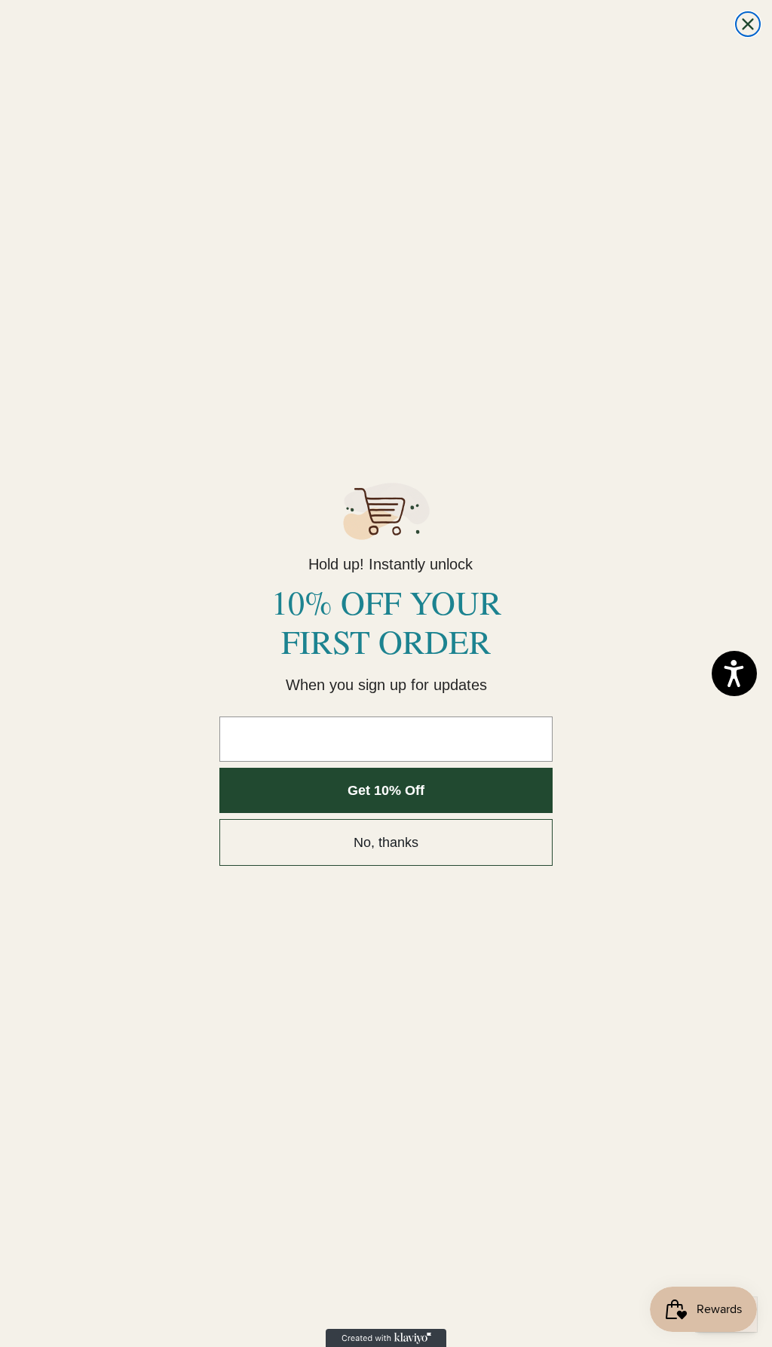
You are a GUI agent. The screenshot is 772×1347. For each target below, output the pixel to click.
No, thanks (386, 842)
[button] (734, 673)
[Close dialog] (748, 24)
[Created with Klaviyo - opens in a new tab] (386, 1338)
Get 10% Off (386, 790)
